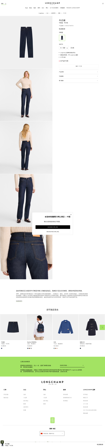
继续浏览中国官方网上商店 (53, 231)
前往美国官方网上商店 (53, 227)
